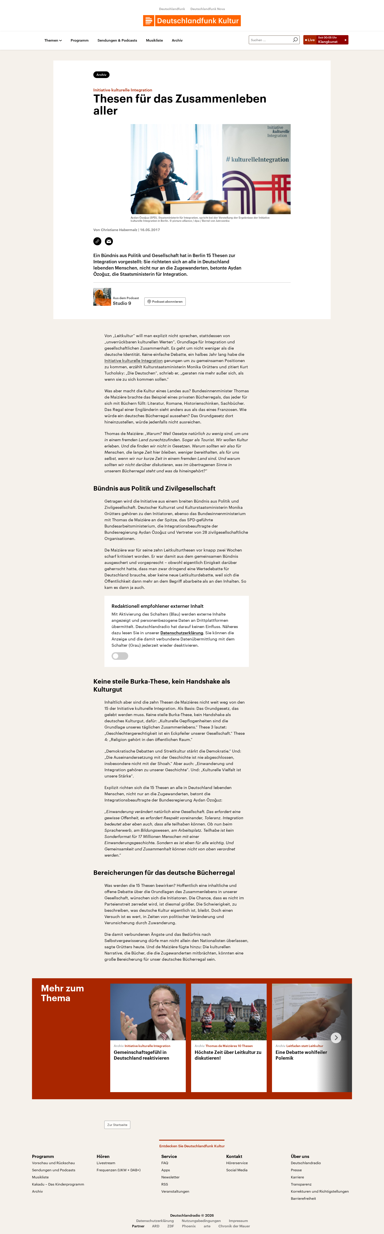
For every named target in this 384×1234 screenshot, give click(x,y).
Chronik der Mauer (234, 1226)
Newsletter (170, 1177)
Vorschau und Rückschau (53, 1163)
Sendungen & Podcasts (117, 40)
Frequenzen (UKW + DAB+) (118, 1170)
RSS (164, 1184)
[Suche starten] (295, 40)
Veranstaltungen (175, 1191)
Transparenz (301, 1184)
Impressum (238, 1220)
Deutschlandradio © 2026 (192, 1215)
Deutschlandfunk (172, 9)
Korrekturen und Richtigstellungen (320, 1191)
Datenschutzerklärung (181, 632)
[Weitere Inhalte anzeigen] (334, 1038)
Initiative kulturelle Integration (133, 360)
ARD (155, 1226)
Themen (51, 40)
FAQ (164, 1163)
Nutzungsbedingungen (201, 1220)
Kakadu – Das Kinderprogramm (58, 1184)
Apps (165, 1170)
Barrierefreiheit (303, 1198)
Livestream (106, 1163)
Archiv (177, 40)
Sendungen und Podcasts (53, 1170)
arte (207, 1226)
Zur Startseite (117, 1125)
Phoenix (189, 1226)
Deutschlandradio (306, 1163)
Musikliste (154, 40)
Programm (80, 40)
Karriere (297, 1177)
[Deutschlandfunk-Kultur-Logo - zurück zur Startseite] (192, 20)
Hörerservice (237, 1163)
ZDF (170, 1226)
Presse (296, 1170)
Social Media (237, 1170)
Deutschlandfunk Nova (207, 9)
